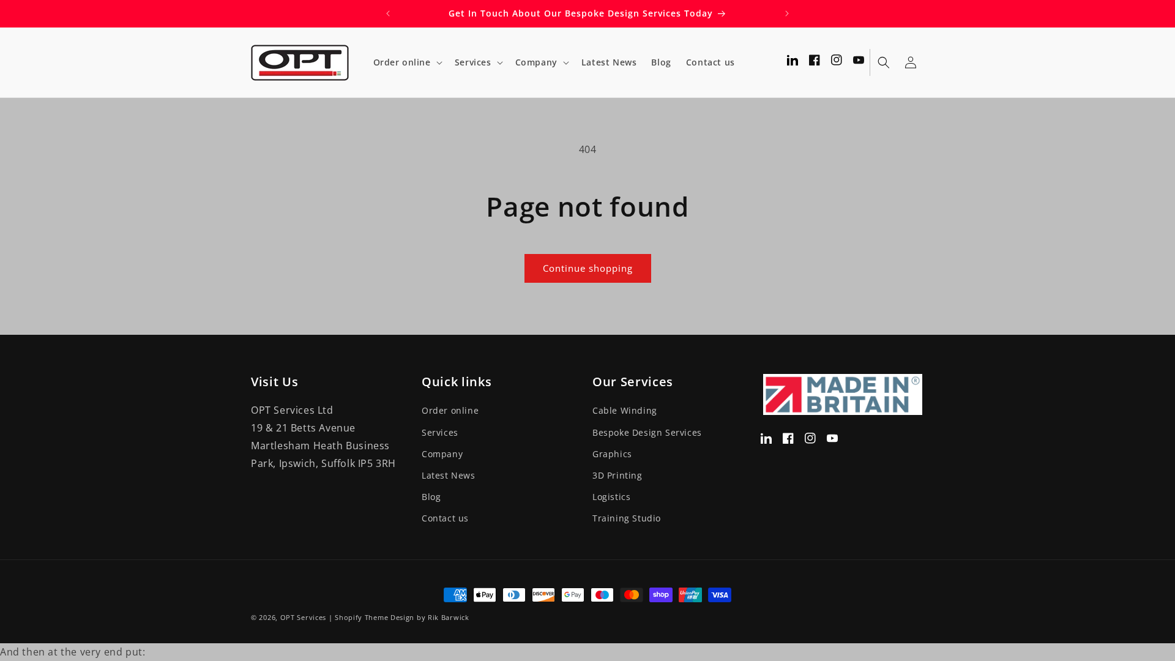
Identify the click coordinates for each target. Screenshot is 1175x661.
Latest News (449, 474)
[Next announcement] (787, 13)
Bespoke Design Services (647, 432)
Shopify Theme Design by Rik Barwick (402, 617)
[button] (406, 62)
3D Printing (617, 474)
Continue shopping (588, 268)
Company (442, 453)
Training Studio (626, 518)
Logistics (611, 496)
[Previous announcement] (388, 13)
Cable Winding (624, 410)
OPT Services (303, 617)
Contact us (445, 518)
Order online (450, 410)
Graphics (612, 453)
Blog (431, 496)
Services (440, 432)
